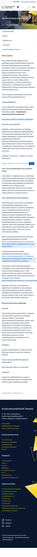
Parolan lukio (6, 498)
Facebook (8, 520)
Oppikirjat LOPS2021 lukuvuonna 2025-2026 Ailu (15, 163)
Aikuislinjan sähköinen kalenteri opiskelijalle (17, 119)
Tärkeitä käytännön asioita (11, 49)
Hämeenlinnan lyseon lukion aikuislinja (13, 508)
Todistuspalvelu (6, 461)
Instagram (8, 523)
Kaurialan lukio (6, 501)
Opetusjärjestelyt (7, 444)
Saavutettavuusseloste (22, 537)
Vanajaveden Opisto (8, 494)
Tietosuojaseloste (8, 537)
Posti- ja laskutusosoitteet (10, 428)
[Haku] (28, 7)
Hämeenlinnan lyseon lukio (10, 506)
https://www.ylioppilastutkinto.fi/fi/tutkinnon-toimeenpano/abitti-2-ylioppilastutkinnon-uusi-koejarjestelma (18, 244)
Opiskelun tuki (7, 40)
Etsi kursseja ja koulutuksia (28, 2)
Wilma (4, 463)
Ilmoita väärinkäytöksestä (10, 477)
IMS (3, 473)
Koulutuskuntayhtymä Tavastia (11, 489)
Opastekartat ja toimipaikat (11, 426)
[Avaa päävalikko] (34, 7)
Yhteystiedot (16, 2)
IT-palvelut (5, 45)
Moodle (4, 465)
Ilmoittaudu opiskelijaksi (9, 442)
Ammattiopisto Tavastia (9, 491)
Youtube (7, 526)
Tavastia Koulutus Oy (8, 496)
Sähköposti (5, 468)
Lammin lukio (6, 503)
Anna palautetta (7, 475)
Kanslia (4, 36)
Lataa (31, 163)
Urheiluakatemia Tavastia (9, 510)
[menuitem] (17, 2)
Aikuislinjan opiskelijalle (9, 447)
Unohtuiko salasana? (8, 470)
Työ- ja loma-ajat (7, 31)
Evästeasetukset (7, 540)
